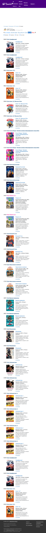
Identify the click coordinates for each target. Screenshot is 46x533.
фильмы (6, 35)
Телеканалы (15, 3)
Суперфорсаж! (19, 41)
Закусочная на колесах (21, 267)
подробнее (18, 52)
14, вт (15, 32)
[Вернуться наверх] (44, 529)
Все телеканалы (29, 525)
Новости (15, 6)
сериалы (12, 35)
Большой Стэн (19, 236)
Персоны (26, 2)
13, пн (12, 32)
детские (22, 35)
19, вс (33, 32)
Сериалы (20, 4)
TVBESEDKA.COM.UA (13, 521)
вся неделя (7, 32)
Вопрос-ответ (29, 523)
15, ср (19, 32)
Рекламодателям (39, 524)
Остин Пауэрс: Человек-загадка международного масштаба (22, 134)
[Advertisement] (23, 17)
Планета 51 (18, 198)
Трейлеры (26, 5)
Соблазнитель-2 (19, 411)
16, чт (22, 32)
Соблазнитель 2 (19, 395)
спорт (17, 35)
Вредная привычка (20, 300)
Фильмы (20, 1)
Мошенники (18, 331)
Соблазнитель (19, 364)
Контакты (38, 526)
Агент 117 (18, 72)
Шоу (20, 6)
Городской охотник (20, 167)
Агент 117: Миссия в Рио (22, 103)
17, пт (26, 32)
